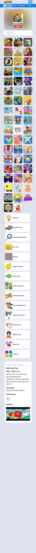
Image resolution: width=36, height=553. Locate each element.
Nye (15, 5)
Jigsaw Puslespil (18, 365)
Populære (21, 5)
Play (18, 26)
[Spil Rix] (8, 1)
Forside (9, 5)
